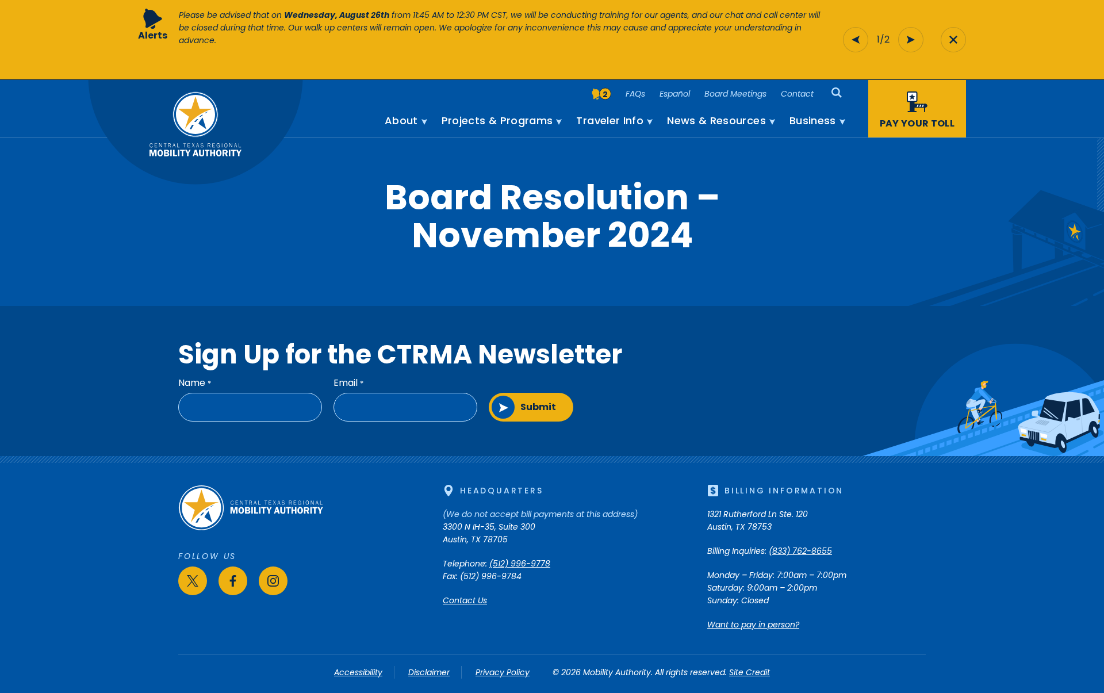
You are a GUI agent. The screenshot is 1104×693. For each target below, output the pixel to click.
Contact (797, 93)
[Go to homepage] (250, 528)
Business (812, 120)
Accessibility (358, 672)
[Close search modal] (953, 39)
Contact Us (465, 600)
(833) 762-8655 (800, 551)
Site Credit (749, 672)
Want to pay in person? (753, 624)
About (401, 120)
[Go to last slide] (855, 39)
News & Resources (716, 120)
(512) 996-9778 (519, 563)
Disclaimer (429, 672)
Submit (538, 406)
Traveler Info (609, 120)
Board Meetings (735, 93)
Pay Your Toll (917, 123)
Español (675, 93)
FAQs (635, 93)
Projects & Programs (497, 120)
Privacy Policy (503, 672)
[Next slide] (910, 39)
